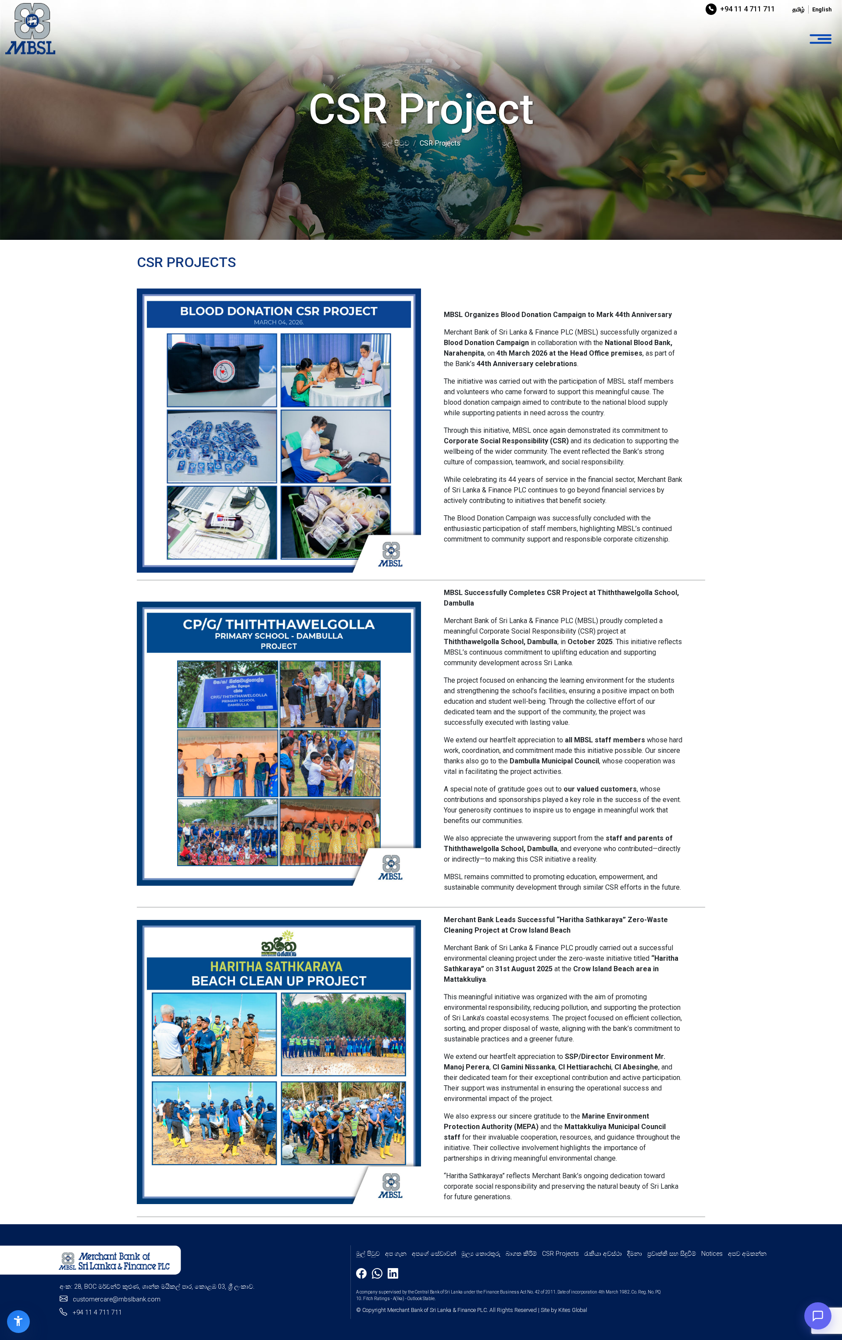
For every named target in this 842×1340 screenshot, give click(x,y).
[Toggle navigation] (820, 39)
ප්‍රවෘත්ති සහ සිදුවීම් (671, 1254)
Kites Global (572, 1310)
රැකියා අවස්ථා (603, 1254)
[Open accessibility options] (18, 1321)
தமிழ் (798, 9)
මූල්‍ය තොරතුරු (480, 1254)
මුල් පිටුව (368, 1254)
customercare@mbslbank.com (117, 1299)
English (821, 9)
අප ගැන (396, 1254)
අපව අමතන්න (747, 1254)
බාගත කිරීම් (521, 1254)
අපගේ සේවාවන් (434, 1254)
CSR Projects (560, 1254)
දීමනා (634, 1254)
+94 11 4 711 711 (747, 9)
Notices (712, 1254)
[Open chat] (817, 1315)
